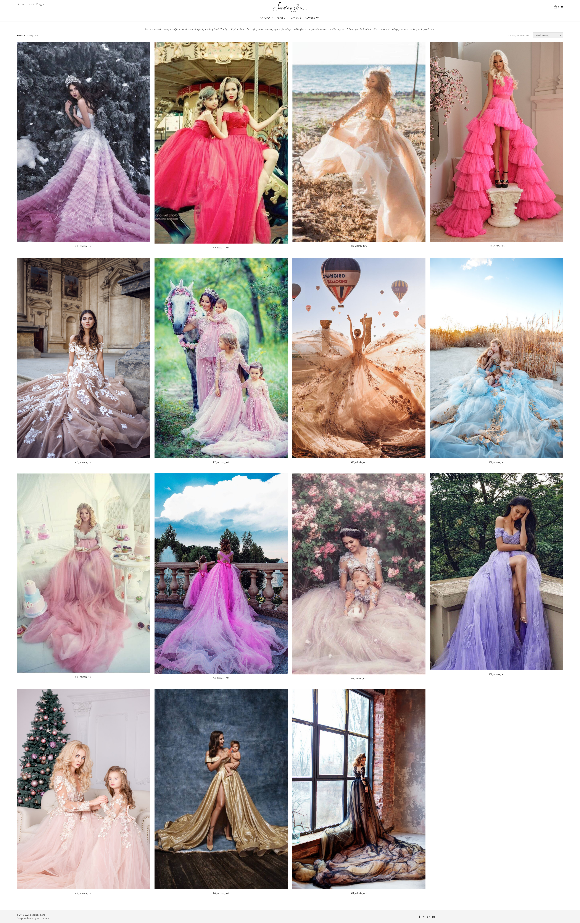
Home (22, 35)
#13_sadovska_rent (359, 245)
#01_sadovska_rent (83, 246)
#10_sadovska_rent (221, 247)
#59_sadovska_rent (496, 674)
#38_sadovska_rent (359, 678)
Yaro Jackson (43, 918)
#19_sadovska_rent (221, 462)
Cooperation (312, 17)
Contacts (296, 17)
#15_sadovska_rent (496, 245)
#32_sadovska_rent (83, 676)
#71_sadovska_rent (359, 893)
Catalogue (266, 17)
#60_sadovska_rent (83, 893)
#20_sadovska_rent (359, 462)
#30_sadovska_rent (496, 462)
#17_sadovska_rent (83, 462)
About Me (282, 17)
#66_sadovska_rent (221, 893)
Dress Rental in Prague (31, 4)
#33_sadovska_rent (221, 677)
